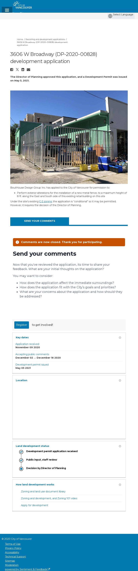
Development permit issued (32, 364)
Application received (27, 344)
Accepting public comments (32, 354)
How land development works (35, 484)
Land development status (32, 446)
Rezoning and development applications (45, 39)
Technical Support (15, 556)
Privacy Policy (13, 548)
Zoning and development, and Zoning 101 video (49, 498)
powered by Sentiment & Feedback (26, 569)
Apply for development (34, 505)
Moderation (12, 565)
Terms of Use (13, 543)
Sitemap (10, 560)
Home (20, 39)
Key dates (22, 337)
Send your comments (39, 220)
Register (21, 324)
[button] (12, 69)
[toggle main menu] (7, 12)
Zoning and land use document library (43, 491)
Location (21, 380)
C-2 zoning (45, 201)
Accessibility (12, 552)
